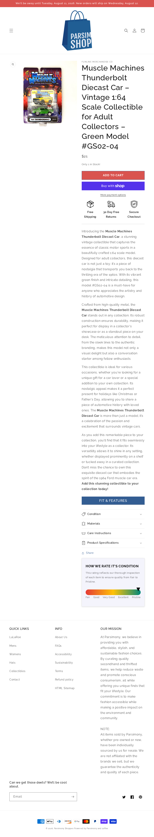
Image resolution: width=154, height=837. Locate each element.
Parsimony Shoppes (64, 828)
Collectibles (17, 671)
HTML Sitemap (65, 688)
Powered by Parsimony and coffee (91, 828)
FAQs (58, 645)
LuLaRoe (15, 637)
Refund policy (64, 679)
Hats (12, 662)
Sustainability (64, 662)
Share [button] (90, 552)
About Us (61, 637)
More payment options (113, 195)
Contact (14, 679)
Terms (59, 671)
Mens (12, 645)
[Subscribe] (73, 796)
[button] (11, 30)
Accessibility (63, 654)
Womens (15, 654)
